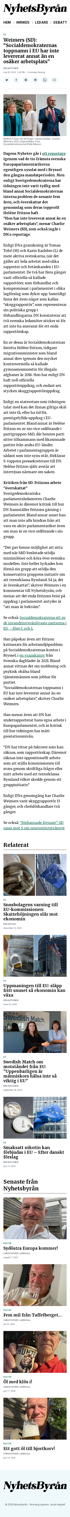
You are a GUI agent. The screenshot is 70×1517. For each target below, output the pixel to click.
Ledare (41, 22)
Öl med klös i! (17, 1381)
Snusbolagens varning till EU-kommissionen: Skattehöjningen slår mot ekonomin (30, 912)
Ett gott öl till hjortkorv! (29, 1448)
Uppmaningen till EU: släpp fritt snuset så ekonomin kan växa (34, 990)
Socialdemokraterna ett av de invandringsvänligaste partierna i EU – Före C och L (35, 623)
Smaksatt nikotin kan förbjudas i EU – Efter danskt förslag (33, 1152)
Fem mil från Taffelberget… (32, 1315)
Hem (7, 22)
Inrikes (23, 22)
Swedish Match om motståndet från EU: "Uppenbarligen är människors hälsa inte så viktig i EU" (30, 1071)
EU (4, 34)
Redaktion (9, 924)
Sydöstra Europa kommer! (30, 1248)
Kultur (7, 1243)
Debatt (60, 22)
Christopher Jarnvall (17, 1253)
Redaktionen (11, 68)
